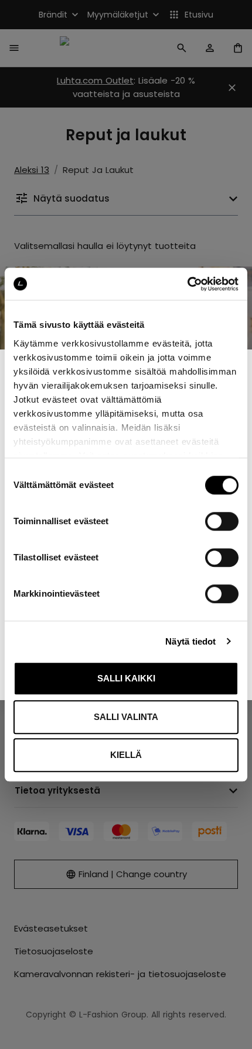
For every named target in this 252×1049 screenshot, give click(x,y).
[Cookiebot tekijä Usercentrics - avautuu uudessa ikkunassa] (187, 284)
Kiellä (126, 755)
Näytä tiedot (190, 641)
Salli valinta (126, 717)
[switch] (222, 521)
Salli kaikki (126, 678)
